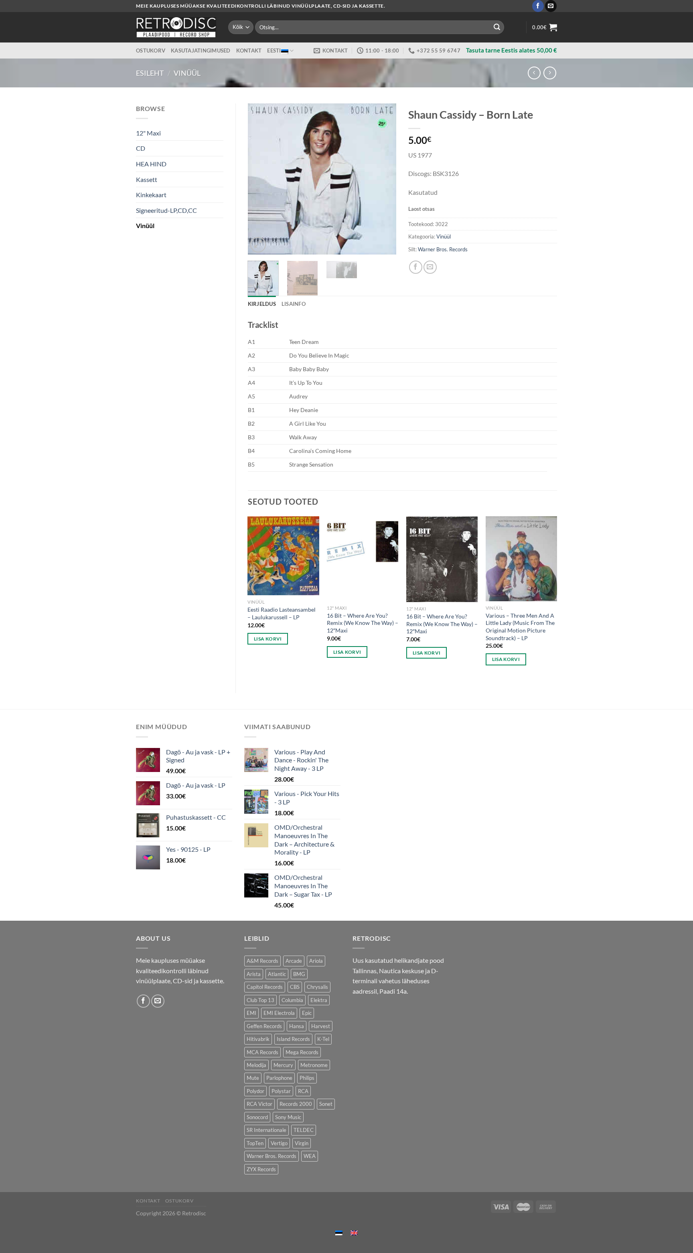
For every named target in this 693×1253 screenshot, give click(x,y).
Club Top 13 (260, 1000)
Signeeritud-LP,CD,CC (166, 210)
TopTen (255, 1143)
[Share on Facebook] (415, 267)
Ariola (316, 961)
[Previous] (260, 179)
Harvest (320, 1026)
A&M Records (262, 961)
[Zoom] (258, 245)
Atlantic (277, 974)
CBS (295, 987)
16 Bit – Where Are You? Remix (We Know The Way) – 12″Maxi (362, 623)
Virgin (301, 1143)
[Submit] (497, 27)
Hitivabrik (258, 1039)
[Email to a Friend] (430, 267)
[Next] (383, 179)
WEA (310, 1156)
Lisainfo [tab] (294, 304)
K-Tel (323, 1039)
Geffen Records (264, 1026)
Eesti (274, 50)
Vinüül (187, 73)
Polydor (255, 1091)
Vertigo (279, 1143)
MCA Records (262, 1052)
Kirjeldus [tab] (262, 304)
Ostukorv (150, 50)
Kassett (146, 179)
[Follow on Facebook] (538, 6)
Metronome (314, 1065)
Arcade (294, 961)
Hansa (296, 1026)
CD (140, 148)
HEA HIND (151, 164)
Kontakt (249, 50)
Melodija (256, 1065)
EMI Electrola (279, 1013)
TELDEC (304, 1130)
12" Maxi (148, 133)
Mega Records (302, 1052)
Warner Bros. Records (443, 249)
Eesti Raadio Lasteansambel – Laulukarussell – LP (281, 613)
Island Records (293, 1039)
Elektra (318, 1000)
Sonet (325, 1104)
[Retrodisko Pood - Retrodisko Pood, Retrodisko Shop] (176, 27)
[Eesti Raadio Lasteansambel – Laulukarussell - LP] (283, 555)
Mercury (283, 1065)
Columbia (292, 1000)
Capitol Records (265, 987)
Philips (307, 1078)
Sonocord (257, 1117)
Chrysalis (317, 987)
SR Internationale (266, 1130)
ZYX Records (261, 1169)
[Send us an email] (551, 6)
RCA (303, 1091)
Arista (254, 974)
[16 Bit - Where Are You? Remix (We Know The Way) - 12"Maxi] (362, 558)
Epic (307, 1013)
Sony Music (288, 1117)
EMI (251, 1013)
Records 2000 (296, 1104)
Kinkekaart (151, 194)
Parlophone (279, 1078)
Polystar (281, 1091)
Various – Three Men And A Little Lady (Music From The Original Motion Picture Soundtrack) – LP (520, 626)
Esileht (150, 73)
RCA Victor (259, 1104)
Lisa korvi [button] (268, 638)
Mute (253, 1078)
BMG (299, 974)
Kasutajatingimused (201, 50)
